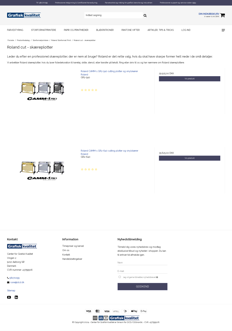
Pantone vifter (131, 30)
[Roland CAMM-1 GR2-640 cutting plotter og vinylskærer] (42, 182)
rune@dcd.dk (17, 282)
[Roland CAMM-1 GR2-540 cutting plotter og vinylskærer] (42, 103)
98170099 (14, 278)
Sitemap (11, 290)
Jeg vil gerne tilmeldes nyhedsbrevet (145, 276)
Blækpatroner (105, 30)
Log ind (185, 30)
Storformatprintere (43, 30)
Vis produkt (190, 78)
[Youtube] (9, 297)
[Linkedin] (16, 297)
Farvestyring (15, 30)
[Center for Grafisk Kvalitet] (24, 15)
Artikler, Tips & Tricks (161, 30)
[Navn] (142, 262)
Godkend (142, 286)
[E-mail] (142, 271)
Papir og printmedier (76, 30)
